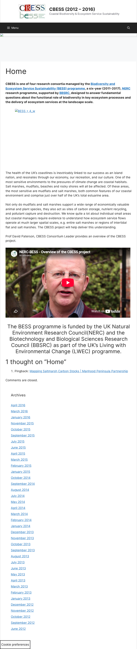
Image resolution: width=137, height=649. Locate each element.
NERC (126, 88)
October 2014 (21, 478)
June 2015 (18, 447)
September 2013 (23, 550)
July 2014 (18, 496)
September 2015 (23, 435)
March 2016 (19, 411)
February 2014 (21, 520)
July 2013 (18, 562)
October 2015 (20, 429)
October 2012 (20, 616)
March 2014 (19, 514)
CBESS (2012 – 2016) (72, 9)
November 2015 (22, 423)
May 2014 (18, 502)
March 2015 (19, 459)
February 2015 (21, 465)
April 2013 (18, 580)
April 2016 (18, 405)
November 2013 (22, 538)
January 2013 (20, 598)
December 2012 (22, 604)
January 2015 (20, 471)
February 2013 (21, 592)
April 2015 (18, 453)
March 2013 (19, 586)
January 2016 (20, 417)
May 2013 (18, 574)
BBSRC (64, 93)
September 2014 (23, 484)
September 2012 (23, 622)
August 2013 (20, 556)
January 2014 (20, 526)
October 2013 (21, 544)
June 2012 (18, 629)
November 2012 (22, 610)
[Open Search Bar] (128, 28)
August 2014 (20, 490)
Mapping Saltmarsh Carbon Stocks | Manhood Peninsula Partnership (79, 371)
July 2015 (17, 441)
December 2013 (22, 532)
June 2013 (18, 568)
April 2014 (18, 508)
